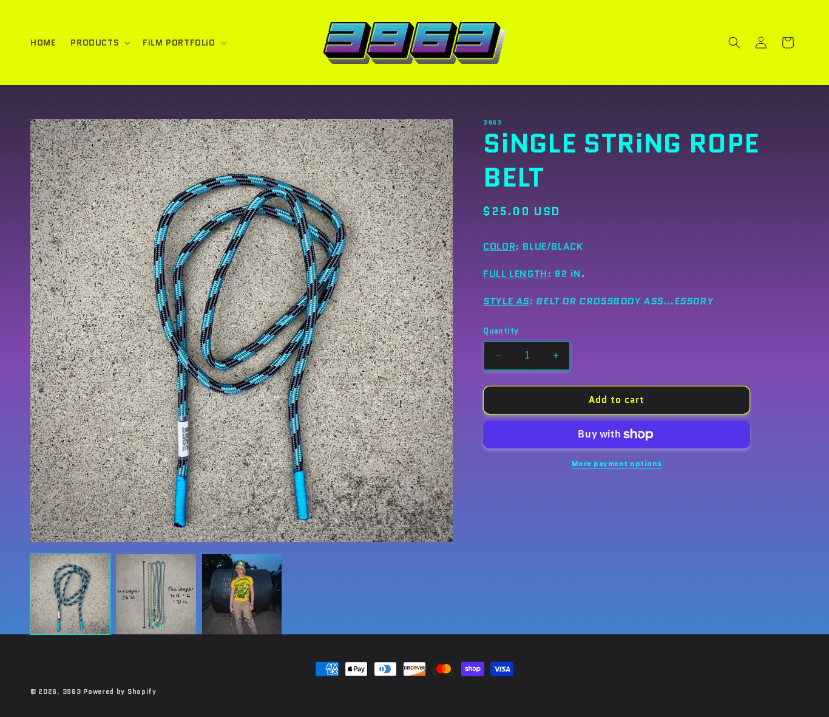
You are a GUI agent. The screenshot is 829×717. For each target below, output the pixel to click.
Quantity (500, 331)
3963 (72, 691)
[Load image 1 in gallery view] (70, 594)
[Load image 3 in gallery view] (242, 594)
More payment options (617, 463)
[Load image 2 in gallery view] (155, 594)
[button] (99, 42)
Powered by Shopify (120, 691)
